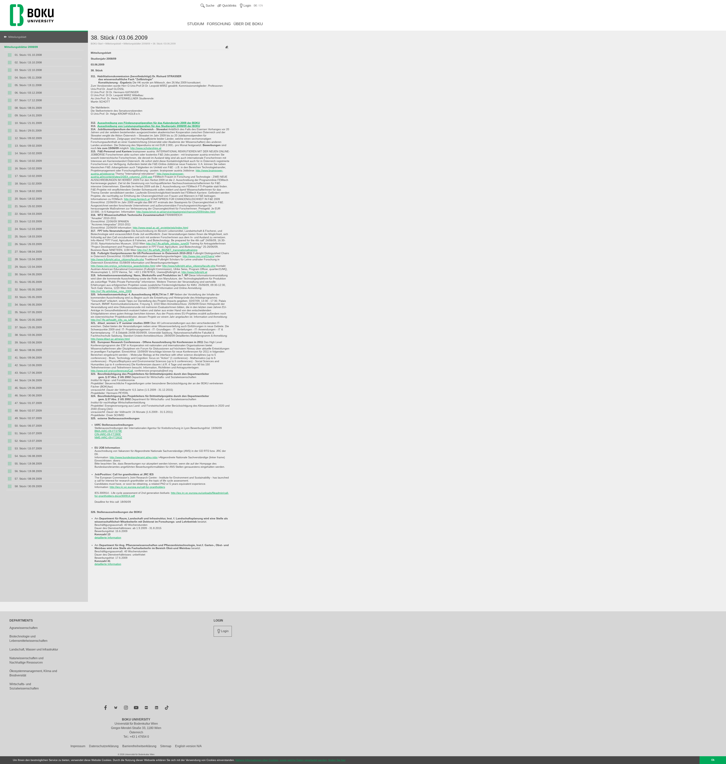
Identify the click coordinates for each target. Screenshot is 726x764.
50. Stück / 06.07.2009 (28, 425)
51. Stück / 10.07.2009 (28, 433)
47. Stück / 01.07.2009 (28, 403)
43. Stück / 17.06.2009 (28, 372)
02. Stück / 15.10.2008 (28, 62)
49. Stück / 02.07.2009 (28, 418)
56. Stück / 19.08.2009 (28, 471)
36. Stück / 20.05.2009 (28, 319)
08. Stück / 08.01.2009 (28, 107)
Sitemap (165, 746)
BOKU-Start (97, 43)
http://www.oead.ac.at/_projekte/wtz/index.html (160, 227)
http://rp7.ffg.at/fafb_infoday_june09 (167, 243)
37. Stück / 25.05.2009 (28, 327)
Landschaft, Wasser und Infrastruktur (33, 649)
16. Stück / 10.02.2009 (28, 168)
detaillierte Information (108, 537)
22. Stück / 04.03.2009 (28, 213)
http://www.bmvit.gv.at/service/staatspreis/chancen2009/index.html (175, 211)
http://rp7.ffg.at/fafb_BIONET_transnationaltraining (167, 249)
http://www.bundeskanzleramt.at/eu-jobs (133, 457)
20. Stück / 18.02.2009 (28, 198)
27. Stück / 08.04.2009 (28, 251)
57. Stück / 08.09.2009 (28, 478)
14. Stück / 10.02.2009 (28, 153)
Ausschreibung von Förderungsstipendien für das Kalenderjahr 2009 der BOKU (148, 122)
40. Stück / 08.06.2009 (28, 350)
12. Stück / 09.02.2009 (28, 138)
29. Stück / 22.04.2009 (28, 266)
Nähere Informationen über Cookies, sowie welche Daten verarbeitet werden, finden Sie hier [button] (290, 760)
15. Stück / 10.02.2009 (28, 160)
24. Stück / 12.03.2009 (28, 228)
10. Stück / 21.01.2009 (28, 122)
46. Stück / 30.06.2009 (28, 395)
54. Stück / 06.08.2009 (28, 455)
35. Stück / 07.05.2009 (28, 312)
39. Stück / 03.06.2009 (28, 342)
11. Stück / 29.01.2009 (28, 130)
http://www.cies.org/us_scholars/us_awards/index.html (123, 265)
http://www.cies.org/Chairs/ (198, 256)
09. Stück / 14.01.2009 (28, 115)
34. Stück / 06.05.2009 (28, 304)
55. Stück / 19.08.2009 (28, 463)
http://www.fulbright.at (194, 272)
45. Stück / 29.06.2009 (28, 387)
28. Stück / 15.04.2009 (28, 259)
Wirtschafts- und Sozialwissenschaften (24, 686)
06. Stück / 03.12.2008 (28, 92)
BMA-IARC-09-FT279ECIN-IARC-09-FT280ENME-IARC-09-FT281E (108, 434)
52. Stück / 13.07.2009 (28, 440)
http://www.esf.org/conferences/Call (112, 370)
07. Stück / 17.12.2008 (28, 100)
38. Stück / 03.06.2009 (28, 334)
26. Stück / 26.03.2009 (28, 244)
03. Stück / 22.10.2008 (28, 70)
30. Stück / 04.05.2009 (28, 274)
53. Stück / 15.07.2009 (28, 448)
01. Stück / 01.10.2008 (28, 54)
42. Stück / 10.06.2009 (28, 365)
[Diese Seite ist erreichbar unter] (227, 48)
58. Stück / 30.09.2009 (28, 486)
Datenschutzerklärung (104, 746)
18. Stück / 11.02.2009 (28, 183)
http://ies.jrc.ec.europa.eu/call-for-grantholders (137, 487)
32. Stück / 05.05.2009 (28, 289)
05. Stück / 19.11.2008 (28, 85)
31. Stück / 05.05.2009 (28, 281)
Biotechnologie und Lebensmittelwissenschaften (28, 638)
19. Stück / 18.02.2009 (28, 191)
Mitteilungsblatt (17, 36)
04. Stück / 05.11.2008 (28, 77)
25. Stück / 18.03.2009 (28, 236)
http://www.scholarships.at (145, 148)
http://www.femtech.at (137, 199)
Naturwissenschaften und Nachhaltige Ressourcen (26, 660)
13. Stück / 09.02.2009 (28, 145)
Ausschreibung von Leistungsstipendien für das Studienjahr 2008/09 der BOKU (148, 126)
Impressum (78, 746)
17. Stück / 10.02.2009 (28, 175)
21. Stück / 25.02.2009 (28, 206)
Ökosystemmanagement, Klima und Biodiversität (33, 673)
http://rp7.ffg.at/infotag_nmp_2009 (111, 291)
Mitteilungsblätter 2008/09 (21, 46)
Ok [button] (712, 760)
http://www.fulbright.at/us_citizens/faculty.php (117, 259)
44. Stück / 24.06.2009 (28, 380)
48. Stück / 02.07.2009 (28, 410)
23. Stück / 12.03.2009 (28, 221)
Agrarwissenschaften (23, 627)
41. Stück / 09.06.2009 (28, 357)
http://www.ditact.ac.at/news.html (110, 338)
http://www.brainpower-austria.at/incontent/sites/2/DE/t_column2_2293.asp (137, 175)
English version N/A (188, 746)
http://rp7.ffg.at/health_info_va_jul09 (112, 319)
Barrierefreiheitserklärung (139, 746)
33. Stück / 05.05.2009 (28, 297)
